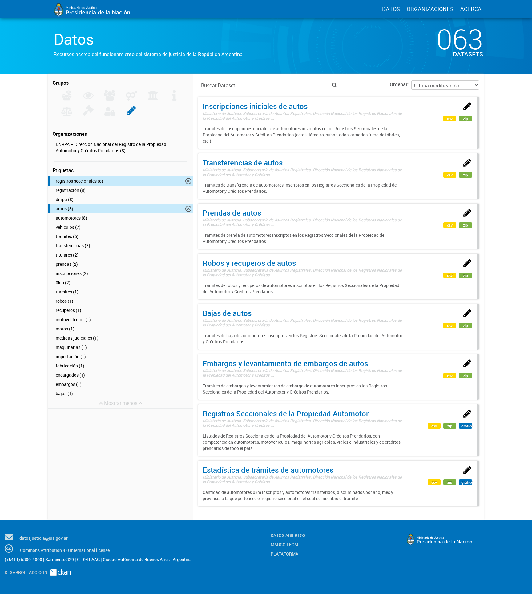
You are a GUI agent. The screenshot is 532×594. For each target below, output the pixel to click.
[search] (334, 84)
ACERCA (471, 9)
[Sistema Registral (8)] (131, 114)
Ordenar (398, 84)
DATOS (391, 9)
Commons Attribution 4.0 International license (65, 550)
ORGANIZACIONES (430, 9)
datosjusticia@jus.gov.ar (43, 538)
